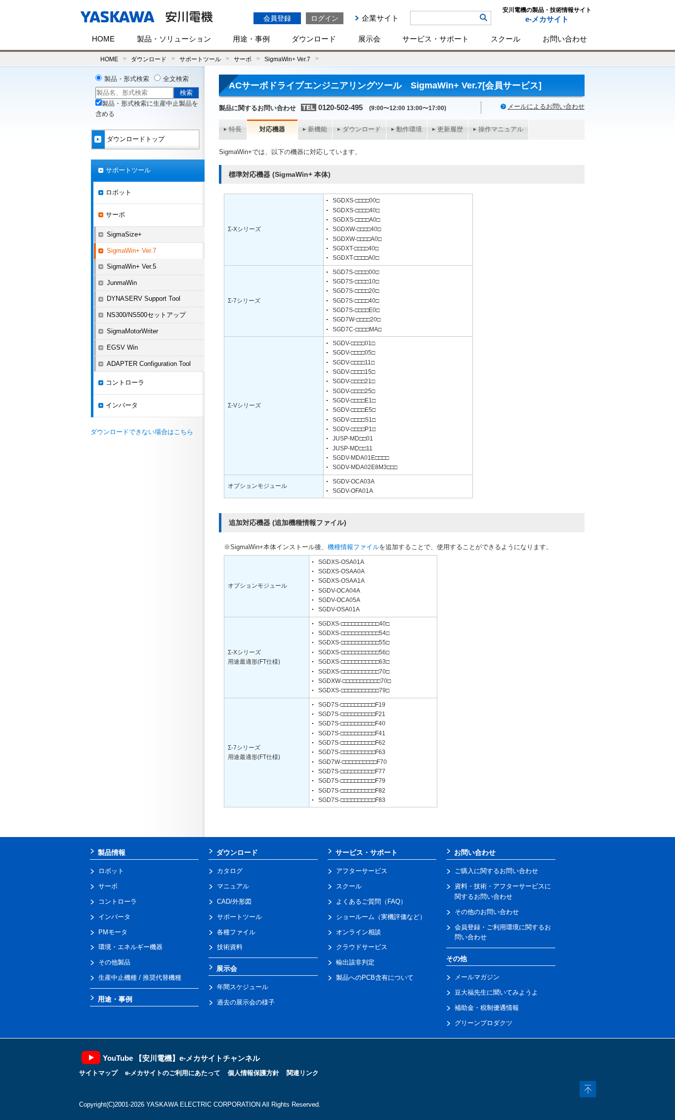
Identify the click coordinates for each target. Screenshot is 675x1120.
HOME (103, 39)
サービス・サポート (435, 39)
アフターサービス (361, 871)
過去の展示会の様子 (246, 1002)
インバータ (122, 405)
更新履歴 (450, 129)
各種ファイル (236, 932)
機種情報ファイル (353, 547)
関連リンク (303, 1073)
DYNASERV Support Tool (143, 298)
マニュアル (233, 886)
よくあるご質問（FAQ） (371, 901)
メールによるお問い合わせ (546, 106)
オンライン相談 (358, 932)
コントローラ (125, 382)
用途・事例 (251, 39)
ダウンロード (314, 39)
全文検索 (176, 78)
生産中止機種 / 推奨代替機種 (139, 977)
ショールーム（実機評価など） (381, 916)
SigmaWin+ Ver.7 (287, 59)
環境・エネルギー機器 (130, 947)
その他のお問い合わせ (487, 912)
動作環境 (409, 129)
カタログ (230, 871)
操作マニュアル (500, 129)
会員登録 (277, 18)
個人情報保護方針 (253, 1073)
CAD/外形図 (234, 901)
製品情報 (112, 852)
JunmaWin (122, 282)
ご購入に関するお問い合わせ (496, 871)
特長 (235, 129)
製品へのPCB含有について (375, 977)
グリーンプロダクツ (483, 1023)
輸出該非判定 (355, 962)
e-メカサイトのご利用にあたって (172, 1073)
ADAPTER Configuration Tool (149, 363)
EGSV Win (122, 347)
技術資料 (230, 947)
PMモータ (112, 932)
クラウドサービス (361, 947)
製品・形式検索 (126, 78)
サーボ (243, 59)
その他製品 (114, 962)
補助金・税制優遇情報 (487, 1007)
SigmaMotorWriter (132, 331)
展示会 (369, 39)
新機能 (317, 129)
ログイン (324, 18)
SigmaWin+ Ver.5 (131, 266)
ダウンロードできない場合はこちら (141, 432)
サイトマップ (98, 1073)
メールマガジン (477, 977)
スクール (505, 39)
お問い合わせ (565, 39)
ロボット (118, 192)
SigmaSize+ (124, 234)
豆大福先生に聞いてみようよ (496, 992)
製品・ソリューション (174, 39)
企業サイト (380, 18)
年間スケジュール (242, 987)
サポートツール (200, 59)
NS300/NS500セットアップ (146, 315)
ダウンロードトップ (136, 139)
